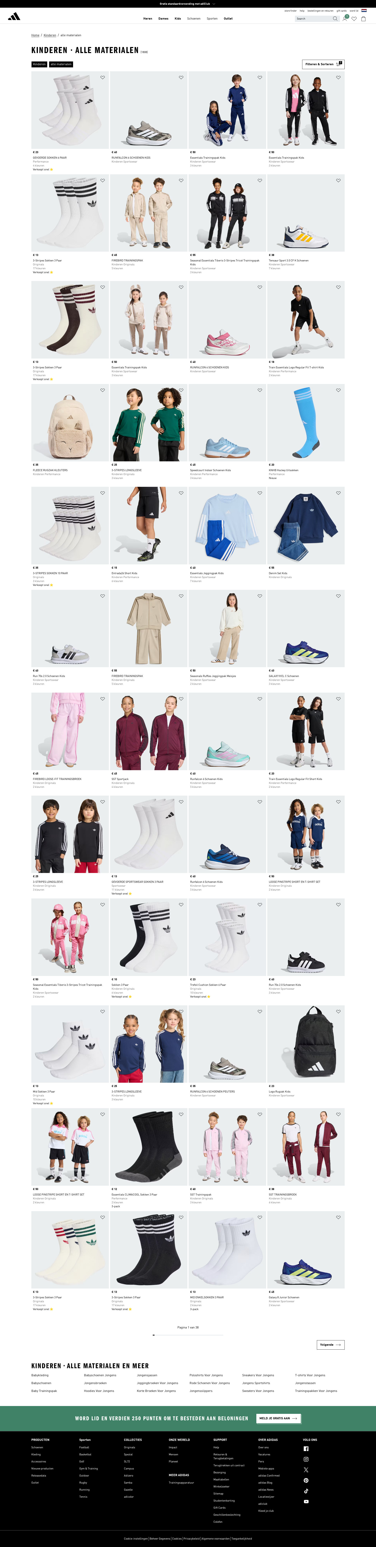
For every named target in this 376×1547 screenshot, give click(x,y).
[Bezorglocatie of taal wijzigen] (364, 11)
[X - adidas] (324, 1470)
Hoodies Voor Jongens (99, 1391)
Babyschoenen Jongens (100, 1375)
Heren (147, 18)
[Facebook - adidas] (324, 1449)
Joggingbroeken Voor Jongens (157, 1383)
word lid (354, 11)
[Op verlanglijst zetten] (102, 78)
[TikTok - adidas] (324, 1491)
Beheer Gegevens (160, 1538)
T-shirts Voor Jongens (310, 1375)
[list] (166, 64)
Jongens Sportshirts (256, 1383)
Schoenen (194, 18)
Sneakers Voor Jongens (258, 1375)
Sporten (212, 18)
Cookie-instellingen (136, 1538)
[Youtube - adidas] (324, 1502)
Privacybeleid (191, 1538)
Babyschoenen (41, 1383)
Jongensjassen (147, 1375)
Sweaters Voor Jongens (258, 1391)
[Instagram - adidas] (324, 1460)
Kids (178, 18)
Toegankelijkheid (241, 1538)
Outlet (228, 18)
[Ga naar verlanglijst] (354, 18)
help (302, 11)
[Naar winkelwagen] (363, 18)
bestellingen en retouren (321, 11)
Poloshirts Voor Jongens (206, 1375)
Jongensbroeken (95, 1383)
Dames (163, 18)
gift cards (342, 11)
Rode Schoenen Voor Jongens (210, 1383)
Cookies (177, 1538)
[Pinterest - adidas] (324, 1481)
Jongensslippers (201, 1391)
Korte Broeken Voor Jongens (156, 1391)
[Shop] (14, 17)
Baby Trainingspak (44, 1391)
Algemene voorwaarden (216, 1538)
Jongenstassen (305, 1383)
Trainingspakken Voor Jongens (316, 1391)
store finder (291, 11)
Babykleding (40, 1375)
